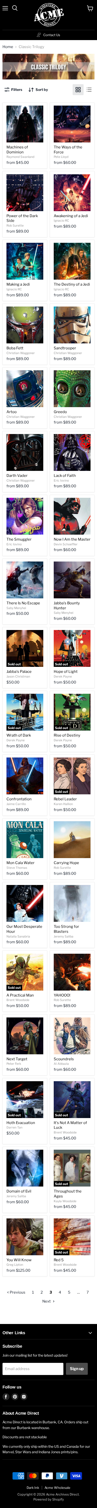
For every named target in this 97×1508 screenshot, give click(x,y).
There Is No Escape (23, 603)
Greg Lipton (14, 1264)
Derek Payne (63, 676)
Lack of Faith (65, 475)
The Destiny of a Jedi (72, 284)
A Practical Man (20, 995)
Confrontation (19, 799)
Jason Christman (18, 676)
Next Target (16, 1059)
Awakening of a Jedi (71, 216)
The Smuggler (19, 539)
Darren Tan (14, 1127)
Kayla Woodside (65, 1201)
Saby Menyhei (16, 608)
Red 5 (59, 1260)
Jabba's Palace (19, 671)
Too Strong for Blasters (66, 929)
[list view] (89, 89)
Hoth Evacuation (20, 1123)
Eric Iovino (61, 480)
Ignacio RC (61, 220)
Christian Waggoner (20, 353)
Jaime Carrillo (16, 804)
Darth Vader (17, 475)
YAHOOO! (62, 995)
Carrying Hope (66, 863)
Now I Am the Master (72, 539)
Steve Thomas (16, 868)
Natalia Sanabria (18, 936)
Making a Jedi (18, 284)
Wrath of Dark (18, 735)
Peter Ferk (13, 1064)
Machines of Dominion (17, 149)
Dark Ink (33, 1488)
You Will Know (19, 1260)
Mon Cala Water (20, 863)
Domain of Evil (18, 1191)
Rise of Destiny (67, 735)
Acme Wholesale (57, 1488)
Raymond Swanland (20, 157)
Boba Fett (14, 348)
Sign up (77, 1368)
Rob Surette (15, 225)
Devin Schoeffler (66, 544)
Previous (17, 1292)
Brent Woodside (17, 1000)
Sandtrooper (65, 348)
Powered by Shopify (48, 1499)
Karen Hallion (63, 804)
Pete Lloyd (61, 157)
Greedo (60, 412)
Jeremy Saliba (63, 936)
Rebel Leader (65, 799)
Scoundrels (64, 1059)
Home (7, 47)
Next (46, 1301)
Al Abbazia (61, 1064)
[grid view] (78, 89)
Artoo (11, 412)
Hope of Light (66, 671)
